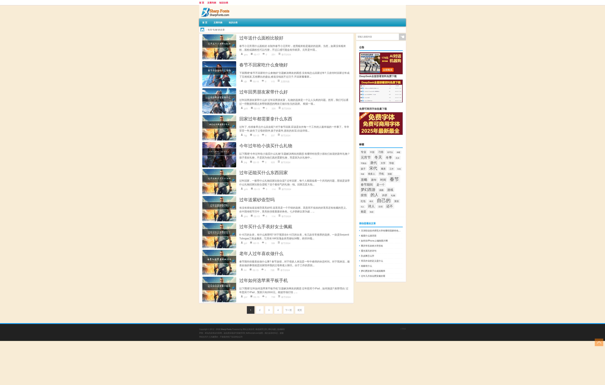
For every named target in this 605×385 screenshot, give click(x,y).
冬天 (378, 157)
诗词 (380, 206)
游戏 (390, 190)
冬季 (389, 157)
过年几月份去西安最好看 (373, 275)
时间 (383, 180)
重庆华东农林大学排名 (372, 245)
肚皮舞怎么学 (367, 255)
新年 (374, 180)
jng (245, 162)
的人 (374, 194)
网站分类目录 (248, 329)
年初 (399, 169)
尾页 (299, 310)
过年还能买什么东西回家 (263, 172)
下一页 (288, 310)
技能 (390, 173)
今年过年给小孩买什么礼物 (265, 145)
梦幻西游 (368, 189)
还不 (389, 206)
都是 (363, 211)
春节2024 (286, 54)
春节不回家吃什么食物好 (263, 64)
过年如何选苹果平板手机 (263, 280)
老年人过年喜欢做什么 (261, 253)
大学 (383, 163)
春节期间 (367, 184)
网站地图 (272, 329)
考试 (371, 201)
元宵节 (366, 157)
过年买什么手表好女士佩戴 (265, 226)
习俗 (380, 152)
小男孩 (403, 328)
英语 (396, 201)
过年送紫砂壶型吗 (257, 199)
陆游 (371, 212)
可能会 (363, 163)
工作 (391, 168)
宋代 (373, 168)
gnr (245, 296)
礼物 (393, 195)
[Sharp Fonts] (215, 6)
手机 (381, 173)
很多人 (371, 173)
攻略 (364, 179)
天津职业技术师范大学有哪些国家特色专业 (382, 230)
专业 (363, 152)
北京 (397, 157)
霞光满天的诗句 (368, 250)
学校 (391, 163)
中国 (372, 152)
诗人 (371, 206)
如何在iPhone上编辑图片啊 (374, 240)
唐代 (373, 162)
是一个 (381, 184)
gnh (246, 108)
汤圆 (381, 189)
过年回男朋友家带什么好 (263, 91)
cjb (245, 81)
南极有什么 (366, 265)
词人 (362, 206)
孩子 (363, 168)
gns (246, 54)
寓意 (383, 168)
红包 (363, 201)
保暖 (398, 152)
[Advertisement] (94, 363)
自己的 (384, 200)
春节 (394, 178)
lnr (245, 270)
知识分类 (223, 2)
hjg (245, 135)
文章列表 (211, 2)
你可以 (390, 152)
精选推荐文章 (261, 329)
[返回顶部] (598, 342)
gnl (245, 243)
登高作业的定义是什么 (372, 260)
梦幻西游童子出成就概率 (373, 270)
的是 (384, 195)
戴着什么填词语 (368, 235)
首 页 (201, 2)
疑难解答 (281, 329)
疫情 (364, 195)
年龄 (362, 174)
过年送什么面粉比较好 (261, 37)
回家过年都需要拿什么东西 (265, 118)
